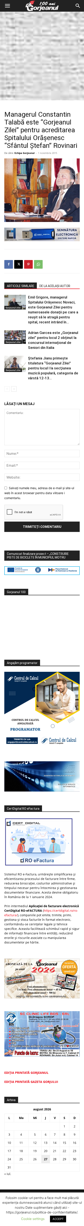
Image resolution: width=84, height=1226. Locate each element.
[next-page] (14, 389)
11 (21, 1143)
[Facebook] (8, 264)
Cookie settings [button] (33, 1219)
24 (9, 1159)
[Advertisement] (42, 56)
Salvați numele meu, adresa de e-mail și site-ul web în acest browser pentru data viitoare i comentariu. (39, 493)
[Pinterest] (28, 264)
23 (74, 1151)
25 (21, 1159)
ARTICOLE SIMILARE (20, 286)
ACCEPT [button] (58, 1219)
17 (9, 1151)
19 (35, 1151)
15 (64, 1143)
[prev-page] (7, 389)
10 (9, 1143)
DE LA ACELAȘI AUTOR (54, 286)
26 (35, 1159)
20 (45, 1151)
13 (45, 1143)
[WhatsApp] (38, 264)
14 (54, 1143)
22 (64, 1151)
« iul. (7, 1174)
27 (45, 1159)
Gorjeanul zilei (13, 307)
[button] (7, 6)
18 (21, 1151)
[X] (18, 264)
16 (74, 1143)
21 (54, 1151)
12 (35, 1143)
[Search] (78, 6)
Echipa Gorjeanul (24, 153)
